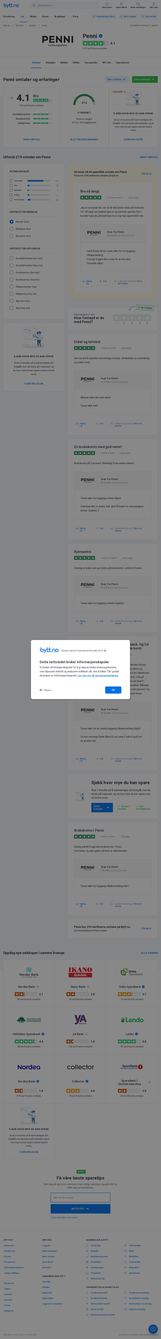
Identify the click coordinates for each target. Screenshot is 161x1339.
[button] (45, 690)
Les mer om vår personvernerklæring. (98, 675)
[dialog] (80, 669)
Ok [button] (113, 690)
